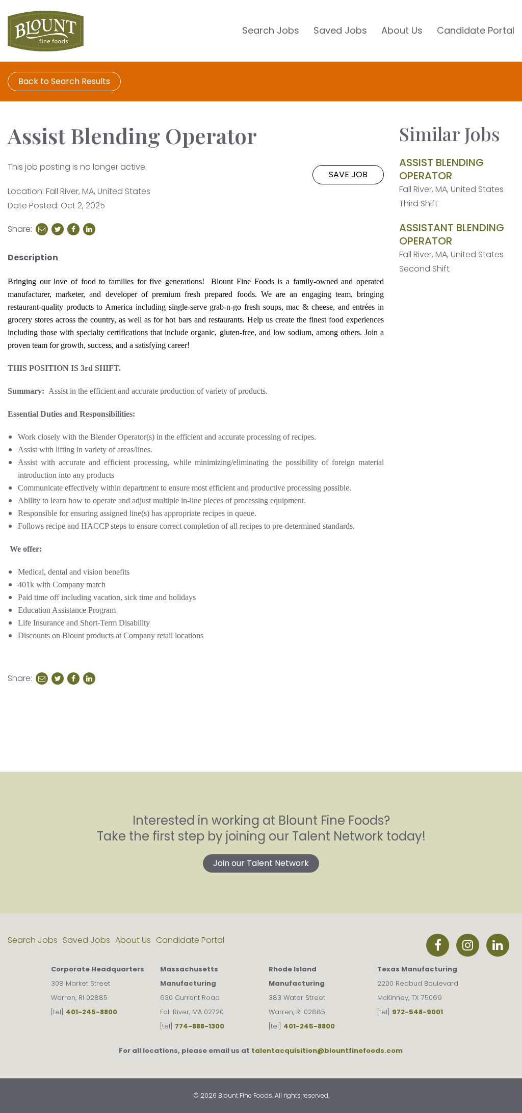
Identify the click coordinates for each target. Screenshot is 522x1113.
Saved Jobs (340, 30)
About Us (402, 30)
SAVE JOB (348, 174)
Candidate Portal (475, 30)
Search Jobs (270, 30)
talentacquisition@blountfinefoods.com (327, 1050)
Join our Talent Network (261, 863)
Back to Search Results (64, 81)
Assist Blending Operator (441, 169)
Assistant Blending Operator (451, 234)
